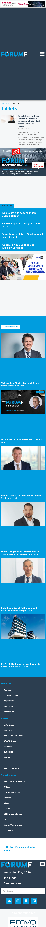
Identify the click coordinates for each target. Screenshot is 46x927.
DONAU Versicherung (13, 814)
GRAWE (7, 808)
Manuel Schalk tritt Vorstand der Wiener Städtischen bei (21, 497)
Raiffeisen (8, 730)
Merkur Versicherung (13, 825)
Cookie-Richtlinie (11, 695)
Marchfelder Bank (11, 768)
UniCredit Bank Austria (14, 735)
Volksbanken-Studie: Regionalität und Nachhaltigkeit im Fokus (20, 384)
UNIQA (7, 787)
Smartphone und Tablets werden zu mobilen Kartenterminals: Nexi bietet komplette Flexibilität (30, 121)
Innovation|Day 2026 (17, 873)
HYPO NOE (8, 752)
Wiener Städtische (12, 792)
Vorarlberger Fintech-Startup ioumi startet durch (22, 236)
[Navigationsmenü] (42, 53)
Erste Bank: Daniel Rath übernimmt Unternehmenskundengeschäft (19, 609)
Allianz (6, 803)
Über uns (7, 690)
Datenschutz (9, 701)
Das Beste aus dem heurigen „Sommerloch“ (19, 214)
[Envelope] (9, 901)
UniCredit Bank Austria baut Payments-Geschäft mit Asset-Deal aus (21, 665)
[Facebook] (26, 901)
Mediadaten (9, 711)
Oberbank (8, 746)
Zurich (6, 819)
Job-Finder (10, 878)
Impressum (8, 706)
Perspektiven (12, 883)
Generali (7, 798)
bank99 (7, 757)
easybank (8, 763)
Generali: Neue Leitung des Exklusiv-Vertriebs (18, 246)
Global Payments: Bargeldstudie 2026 (21, 225)
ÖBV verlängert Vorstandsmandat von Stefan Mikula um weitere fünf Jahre (20, 553)
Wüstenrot (8, 830)
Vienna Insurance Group (14, 781)
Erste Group (9, 725)
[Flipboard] (34, 901)
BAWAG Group (10, 741)
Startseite (5, 103)
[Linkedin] (18, 901)
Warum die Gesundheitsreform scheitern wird (21, 441)
